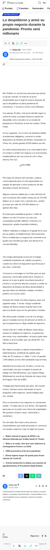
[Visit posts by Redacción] (5, 54)
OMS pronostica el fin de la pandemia (23, 451)
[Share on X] (13, 43)
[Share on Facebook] (9, 43)
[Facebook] (40, 486)
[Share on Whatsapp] (17, 43)
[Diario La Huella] (15, 3)
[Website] (36, 486)
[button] (5, 3)
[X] (43, 486)
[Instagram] (46, 486)
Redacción (17, 50)
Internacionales (11, 14)
